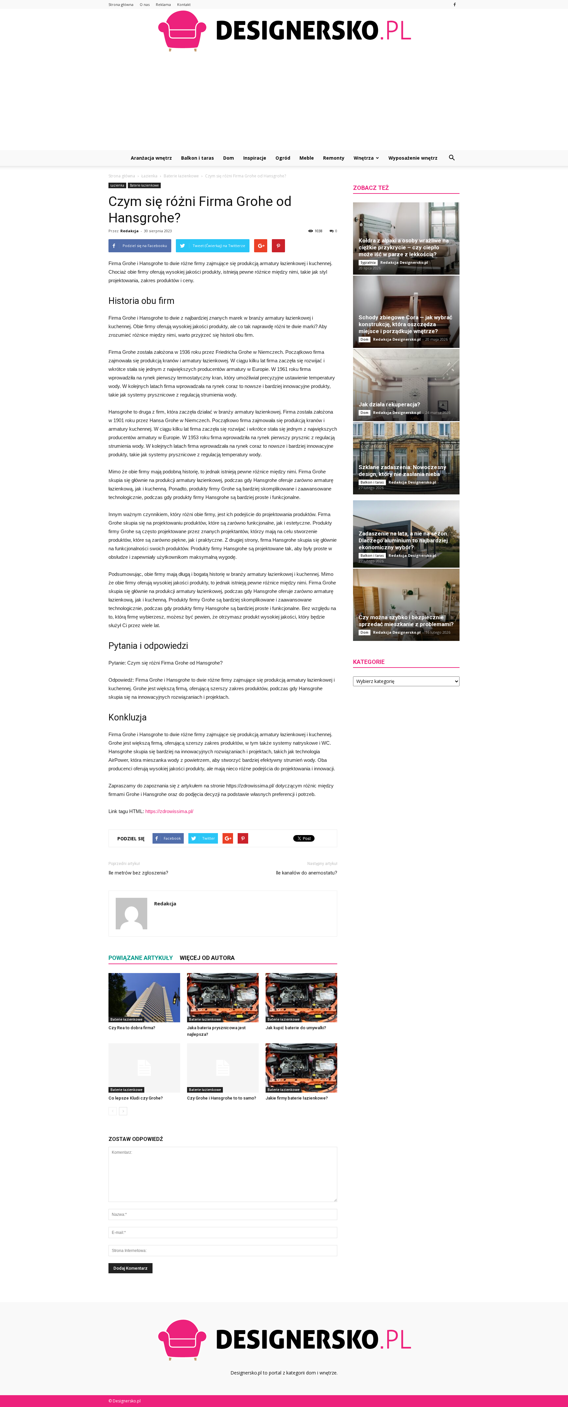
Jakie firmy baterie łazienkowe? (297, 1098)
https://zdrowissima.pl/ (169, 811)
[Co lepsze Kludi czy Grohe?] (144, 1068)
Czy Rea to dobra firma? (131, 1027)
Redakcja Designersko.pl (404, 262)
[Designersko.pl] (284, 31)
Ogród (282, 158)
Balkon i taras (197, 158)
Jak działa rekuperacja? (389, 404)
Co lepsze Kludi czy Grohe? (135, 1098)
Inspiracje (254, 158)
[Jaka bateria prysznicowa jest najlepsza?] (223, 997)
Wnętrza (364, 158)
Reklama (163, 4)
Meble (306, 158)
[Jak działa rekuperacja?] (406, 385)
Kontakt (184, 4)
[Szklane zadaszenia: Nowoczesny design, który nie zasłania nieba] (406, 458)
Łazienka (117, 185)
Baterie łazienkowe (144, 185)
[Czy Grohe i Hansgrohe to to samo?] (223, 1068)
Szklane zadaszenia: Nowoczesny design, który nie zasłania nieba (402, 470)
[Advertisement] (284, 101)
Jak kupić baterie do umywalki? (296, 1027)
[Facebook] (455, 4)
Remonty (333, 158)
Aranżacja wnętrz (151, 158)
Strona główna (120, 4)
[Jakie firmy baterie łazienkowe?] (301, 1068)
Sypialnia (368, 262)
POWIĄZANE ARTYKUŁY (140, 957)
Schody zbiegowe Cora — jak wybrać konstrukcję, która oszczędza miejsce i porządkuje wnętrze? (405, 324)
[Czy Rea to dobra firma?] (144, 997)
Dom (228, 158)
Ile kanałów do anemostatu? (306, 873)
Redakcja (129, 230)
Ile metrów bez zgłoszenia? (138, 873)
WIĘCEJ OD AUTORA (207, 957)
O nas (145, 4)
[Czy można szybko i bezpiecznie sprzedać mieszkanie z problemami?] (406, 605)
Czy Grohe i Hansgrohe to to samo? (221, 1098)
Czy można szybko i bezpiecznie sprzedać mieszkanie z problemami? (406, 620)
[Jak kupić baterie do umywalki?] (301, 997)
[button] (452, 158)
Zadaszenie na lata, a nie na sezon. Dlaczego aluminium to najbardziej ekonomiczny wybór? (404, 540)
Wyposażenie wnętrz (413, 158)
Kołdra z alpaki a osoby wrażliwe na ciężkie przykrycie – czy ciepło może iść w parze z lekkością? (404, 247)
